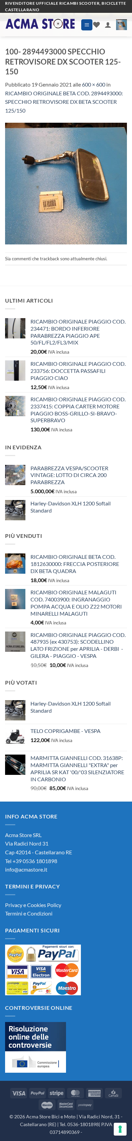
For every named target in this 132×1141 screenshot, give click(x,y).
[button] (86, 24)
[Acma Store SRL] (40, 24)
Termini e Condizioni (28, 913)
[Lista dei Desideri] (96, 24)
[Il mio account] (108, 24)
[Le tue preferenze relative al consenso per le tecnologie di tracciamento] (120, 1129)
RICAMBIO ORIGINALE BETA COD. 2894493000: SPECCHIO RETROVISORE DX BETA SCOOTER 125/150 (64, 102)
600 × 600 (93, 84)
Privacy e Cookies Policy (33, 905)
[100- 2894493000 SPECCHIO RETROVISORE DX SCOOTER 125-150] (66, 183)
